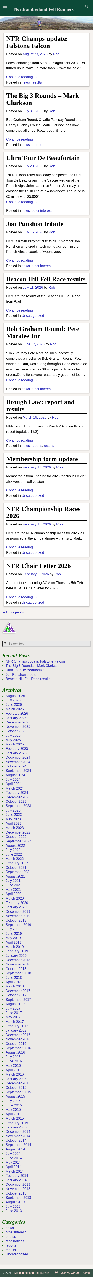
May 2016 (13, 1065)
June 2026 (14, 704)
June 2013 (14, 1211)
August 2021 (15, 876)
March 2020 (15, 898)
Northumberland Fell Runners (44, 9)
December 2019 (18, 911)
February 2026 (17, 713)
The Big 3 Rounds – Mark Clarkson (32, 666)
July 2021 (13, 881)
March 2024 (15, 788)
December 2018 (18, 960)
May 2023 (13, 819)
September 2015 (18, 1092)
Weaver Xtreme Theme (75, 1272)
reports (37, 145)
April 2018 (13, 982)
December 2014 (18, 1131)
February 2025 (17, 748)
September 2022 (18, 841)
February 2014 (17, 1175)
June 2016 (14, 1061)
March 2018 (15, 986)
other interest (41, 210)
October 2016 (16, 1044)
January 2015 (16, 1127)
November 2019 (18, 916)
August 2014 (15, 1149)
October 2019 (16, 920)
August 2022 (15, 845)
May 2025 (13, 740)
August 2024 (15, 775)
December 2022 (18, 832)
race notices (15, 1241)
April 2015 (13, 1114)
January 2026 (16, 718)
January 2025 (16, 753)
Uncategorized (33, 316)
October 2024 (16, 766)
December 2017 (18, 991)
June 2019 (14, 933)
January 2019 (16, 955)
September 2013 (18, 1197)
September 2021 (18, 872)
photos (11, 1237)
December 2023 (18, 797)
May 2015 (13, 1109)
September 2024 (18, 770)
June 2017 (14, 1013)
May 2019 (13, 938)
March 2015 (15, 1118)
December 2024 (18, 757)
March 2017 (15, 1022)
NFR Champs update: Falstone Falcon (37, 42)
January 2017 (16, 1030)
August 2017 (15, 1004)
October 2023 (16, 801)
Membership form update (42, 458)
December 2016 (18, 1035)
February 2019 (17, 951)
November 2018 (18, 964)
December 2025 (18, 722)
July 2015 (13, 1101)
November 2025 (18, 726)
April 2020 (13, 894)
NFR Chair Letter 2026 (38, 565)
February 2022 (17, 863)
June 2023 (14, 815)
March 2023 (15, 828)
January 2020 (16, 907)
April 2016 (13, 1070)
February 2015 (17, 1123)
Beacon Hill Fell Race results (45, 279)
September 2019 (18, 925)
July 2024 (13, 779)
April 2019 (13, 942)
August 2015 (15, 1096)
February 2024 (17, 792)
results (37, 82)
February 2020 (17, 903)
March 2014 (15, 1171)
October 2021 (16, 867)
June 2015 (14, 1105)
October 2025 (16, 731)
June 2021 (14, 885)
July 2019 (13, 929)
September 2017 (18, 1000)
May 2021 (13, 889)
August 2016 (15, 1052)
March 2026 (15, 709)
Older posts (13, 612)
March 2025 (15, 744)
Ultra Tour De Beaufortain (43, 157)
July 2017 (13, 1008)
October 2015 (16, 1087)
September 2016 (18, 1048)
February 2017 (17, 1026)
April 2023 (13, 823)
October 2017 (16, 995)
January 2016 (16, 1079)
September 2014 (18, 1145)
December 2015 (18, 1083)
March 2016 (15, 1074)
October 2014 (16, 1140)
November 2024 (18, 762)
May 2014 (13, 1162)
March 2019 (15, 947)
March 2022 (15, 859)
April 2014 (13, 1167)
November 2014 (18, 1136)
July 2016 (13, 1057)
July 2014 (13, 1153)
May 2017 (13, 1017)
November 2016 (18, 1039)
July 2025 (13, 735)
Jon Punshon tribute (34, 223)
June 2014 (14, 1158)
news (26, 82)
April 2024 (13, 784)
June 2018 (14, 978)
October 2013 (16, 1193)
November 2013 (18, 1189)
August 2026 (15, 696)
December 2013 (18, 1184)
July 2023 (13, 810)
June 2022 (14, 854)
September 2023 (18, 806)
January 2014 (16, 1180)
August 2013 (15, 1202)
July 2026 (13, 700)
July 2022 (13, 850)
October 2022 (16, 837)
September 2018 (18, 973)
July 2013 (13, 1206)
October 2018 (16, 969)
